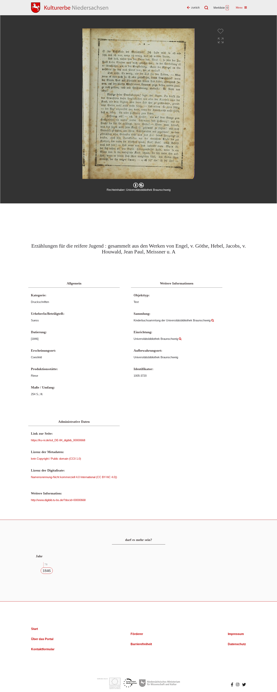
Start (34, 628)
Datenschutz (237, 644)
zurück (195, 7)
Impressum (236, 634)
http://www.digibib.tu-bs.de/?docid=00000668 (58, 500)
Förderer (137, 634)
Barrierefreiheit (141, 644)
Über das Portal (42, 639)
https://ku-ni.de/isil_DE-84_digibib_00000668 (58, 440)
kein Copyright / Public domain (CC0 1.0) (56, 458)
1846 (46, 570)
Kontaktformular (42, 649)
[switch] (220, 31)
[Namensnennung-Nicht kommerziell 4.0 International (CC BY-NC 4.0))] (138, 185)
